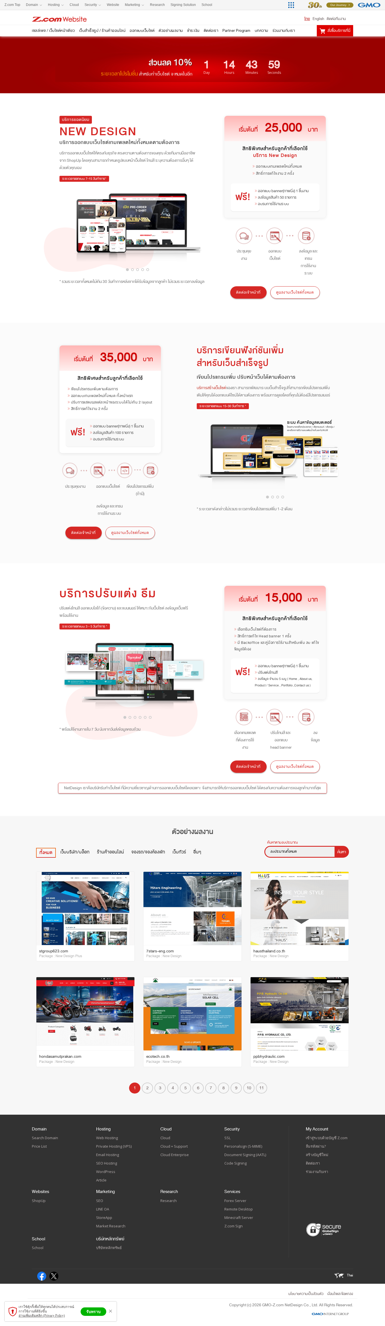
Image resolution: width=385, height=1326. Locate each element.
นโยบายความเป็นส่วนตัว (306, 1294)
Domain (39, 1129)
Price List (39, 1146)
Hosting (103, 1129)
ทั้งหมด (45, 852)
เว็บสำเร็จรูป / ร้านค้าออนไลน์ (102, 31)
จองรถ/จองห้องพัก (148, 852)
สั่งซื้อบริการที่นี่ (339, 31)
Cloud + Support (174, 1146)
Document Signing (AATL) (245, 1154)
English (318, 19)
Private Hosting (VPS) (114, 1146)
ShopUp (39, 1200)
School (38, 1239)
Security (232, 1129)
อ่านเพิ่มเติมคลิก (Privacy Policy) (42, 1316)
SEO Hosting (106, 1163)
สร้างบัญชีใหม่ (317, 1154)
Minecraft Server (238, 1217)
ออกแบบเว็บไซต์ (142, 31)
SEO (99, 1200)
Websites (40, 1191)
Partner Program (236, 31)
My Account (317, 1129)
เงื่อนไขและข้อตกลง (340, 1294)
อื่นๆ (197, 852)
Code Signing (235, 1163)
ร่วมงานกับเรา (284, 31)
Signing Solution (183, 4)
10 (249, 1088)
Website (113, 4)
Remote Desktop (238, 1209)
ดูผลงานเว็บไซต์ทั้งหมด (295, 292)
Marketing (105, 1191)
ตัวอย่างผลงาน (171, 31)
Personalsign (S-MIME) (243, 1146)
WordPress (105, 1171)
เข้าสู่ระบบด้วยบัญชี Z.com (327, 1137)
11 (261, 1088)
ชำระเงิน (193, 31)
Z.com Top (12, 4)
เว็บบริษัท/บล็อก (75, 852)
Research (169, 1191)
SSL (227, 1137)
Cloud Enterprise (174, 1154)
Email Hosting (107, 1154)
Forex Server (235, 1200)
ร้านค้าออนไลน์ (110, 852)
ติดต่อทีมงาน (336, 19)
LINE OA (102, 1209)
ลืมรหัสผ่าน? (316, 1146)
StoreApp (104, 1217)
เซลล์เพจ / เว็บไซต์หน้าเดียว (53, 31)
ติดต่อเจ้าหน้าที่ (248, 292)
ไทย (307, 19)
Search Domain (45, 1137)
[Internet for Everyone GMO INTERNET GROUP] (340, 5)
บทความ (261, 31)
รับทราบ (93, 1312)
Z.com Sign (233, 1226)
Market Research (110, 1226)
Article (101, 1180)
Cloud (166, 1129)
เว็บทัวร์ (179, 852)
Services (232, 1191)
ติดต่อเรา (211, 31)
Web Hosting (107, 1137)
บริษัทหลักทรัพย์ (110, 1239)
